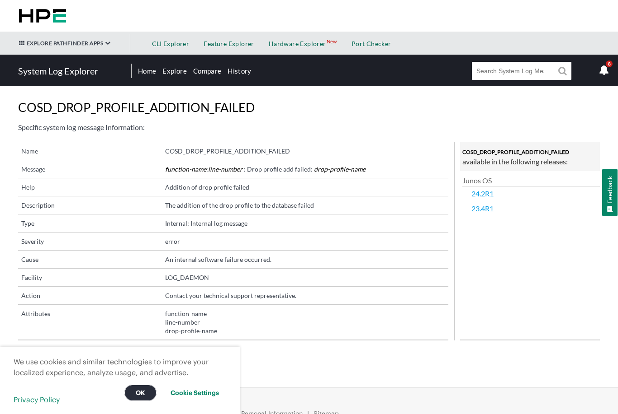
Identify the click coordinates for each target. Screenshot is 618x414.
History (239, 71)
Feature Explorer (229, 43)
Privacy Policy (37, 399)
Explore (174, 71)
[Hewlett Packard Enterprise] (40, 16)
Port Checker (371, 43)
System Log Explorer (58, 70)
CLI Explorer (171, 43)
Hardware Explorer (297, 43)
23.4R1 (482, 208)
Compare (207, 71)
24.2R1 (482, 193)
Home (147, 71)
